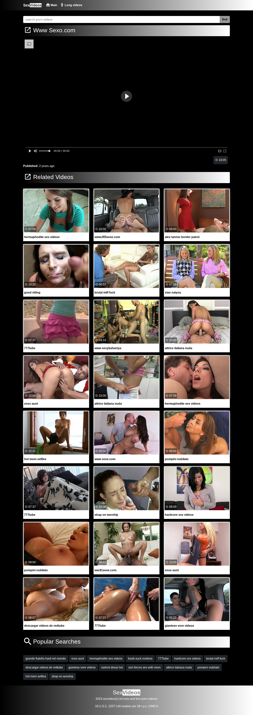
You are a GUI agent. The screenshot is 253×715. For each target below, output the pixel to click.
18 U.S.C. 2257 (105, 706)
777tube (163, 658)
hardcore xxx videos (187, 658)
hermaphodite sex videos (105, 658)
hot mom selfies (36, 676)
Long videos (73, 5)
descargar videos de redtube (44, 667)
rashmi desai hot (112, 667)
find (224, 19)
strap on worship (62, 676)
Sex (32, 5)
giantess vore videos (82, 667)
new (126, 698)
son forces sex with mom (144, 667)
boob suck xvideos (140, 658)
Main (53, 5)
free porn (141, 698)
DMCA (153, 706)
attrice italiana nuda (179, 667)
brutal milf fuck (215, 658)
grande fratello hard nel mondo (46, 658)
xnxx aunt (77, 658)
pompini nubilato (208, 667)
